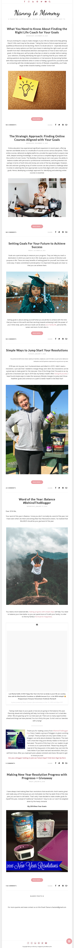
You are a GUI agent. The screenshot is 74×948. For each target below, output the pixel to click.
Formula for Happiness (43, 617)
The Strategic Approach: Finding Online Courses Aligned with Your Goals (37, 137)
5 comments (10, 763)
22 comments (11, 488)
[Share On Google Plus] (66, 124)
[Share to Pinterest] (62, 124)
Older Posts (36, 896)
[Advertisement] (37, 927)
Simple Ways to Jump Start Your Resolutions (37, 350)
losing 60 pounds (61, 374)
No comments (11, 125)
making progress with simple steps (41, 612)
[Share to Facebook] (55, 124)
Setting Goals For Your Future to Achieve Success (37, 245)
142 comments (11, 886)
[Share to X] (59, 124)
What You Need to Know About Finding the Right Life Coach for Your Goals (37, 30)
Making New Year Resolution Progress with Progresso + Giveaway (37, 776)
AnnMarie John (48, 946)
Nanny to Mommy (37, 13)
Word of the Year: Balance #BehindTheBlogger (37, 500)
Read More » (37, 119)
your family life (51, 325)
